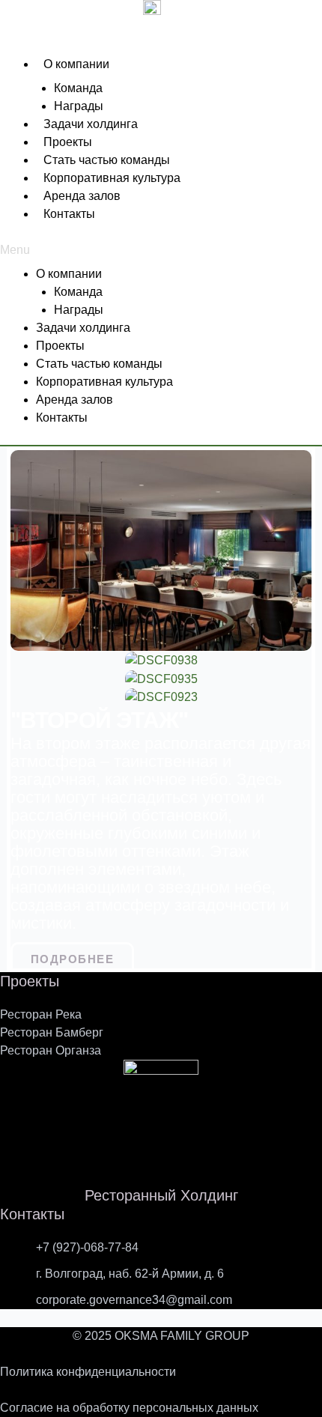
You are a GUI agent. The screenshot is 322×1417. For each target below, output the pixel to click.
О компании (76, 64)
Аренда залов (82, 195)
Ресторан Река (41, 1014)
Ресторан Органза (50, 1050)
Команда (78, 88)
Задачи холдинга (90, 124)
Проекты (67, 142)
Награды (78, 106)
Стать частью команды (106, 160)
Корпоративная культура (111, 178)
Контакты (69, 213)
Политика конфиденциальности (88, 1371)
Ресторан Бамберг (51, 1032)
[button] (161, 250)
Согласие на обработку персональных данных (129, 1407)
